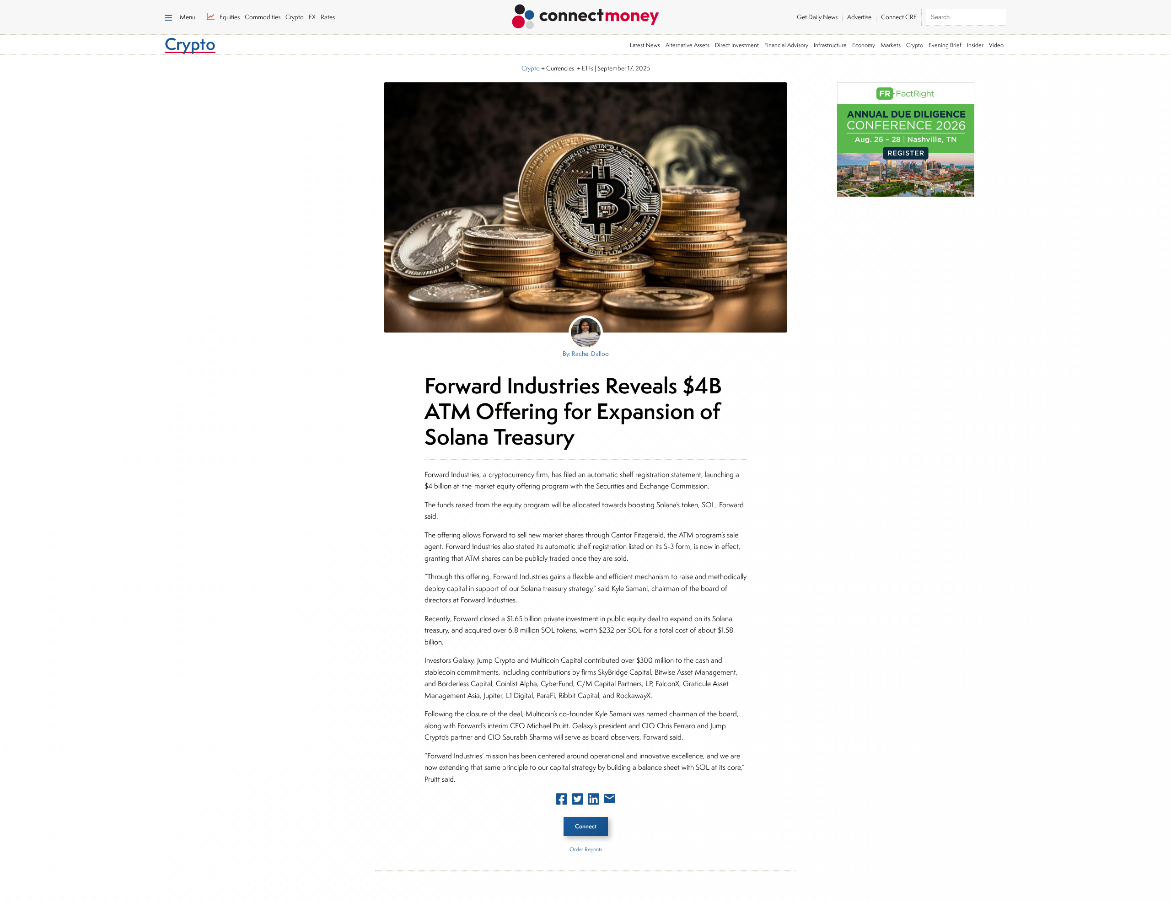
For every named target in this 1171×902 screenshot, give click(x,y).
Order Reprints (585, 849)
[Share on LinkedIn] (593, 801)
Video (996, 45)
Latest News (645, 45)
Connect (585, 826)
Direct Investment (737, 45)
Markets (891, 45)
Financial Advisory (786, 45)
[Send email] (609, 800)
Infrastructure (830, 45)
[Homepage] (585, 15)
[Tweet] (577, 801)
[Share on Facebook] (561, 801)
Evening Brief (945, 45)
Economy (863, 45)
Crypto (914, 45)
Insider (975, 45)
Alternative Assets (687, 45)
